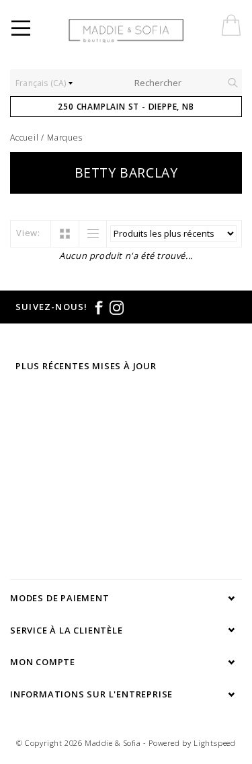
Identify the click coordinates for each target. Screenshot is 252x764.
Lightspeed (215, 743)
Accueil (24, 137)
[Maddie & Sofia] (156, 30)
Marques (65, 137)
